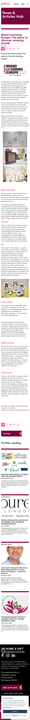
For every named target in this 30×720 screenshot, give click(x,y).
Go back (6, 433)
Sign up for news (10, 687)
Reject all (15, 715)
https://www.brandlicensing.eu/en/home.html (15, 410)
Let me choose (7, 707)
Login (23, 4)
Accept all (15, 711)
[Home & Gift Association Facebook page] (2, 655)
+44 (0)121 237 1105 (13, 693)
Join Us (16, 4)
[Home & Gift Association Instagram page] (8, 655)
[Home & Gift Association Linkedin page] (13, 655)
